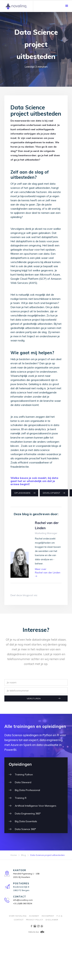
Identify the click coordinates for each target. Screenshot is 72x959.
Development (51, 493)
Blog (23, 855)
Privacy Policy (34, 920)
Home (13, 855)
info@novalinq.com (23, 900)
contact (19, 920)
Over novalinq (18, 916)
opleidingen (22, 493)
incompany (48, 916)
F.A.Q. (60, 916)
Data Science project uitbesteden (47, 855)
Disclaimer (52, 920)
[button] (67, 6)
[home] (16, 6)
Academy (34, 916)
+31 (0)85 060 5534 (22, 903)
